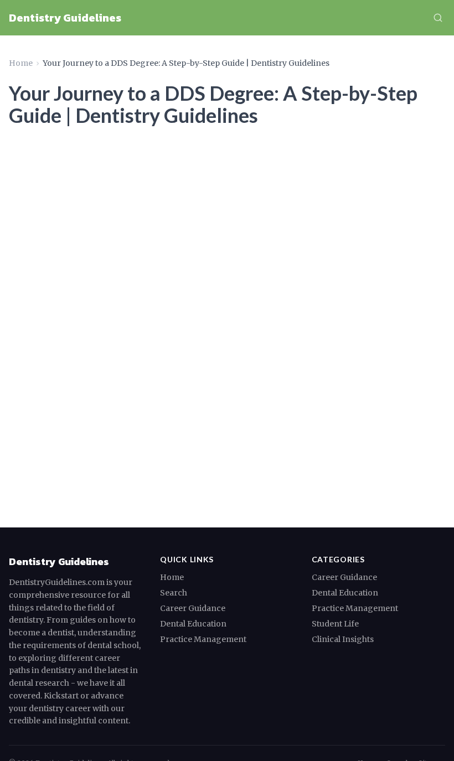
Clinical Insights (343, 639)
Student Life (335, 624)
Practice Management (203, 639)
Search (173, 593)
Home (21, 63)
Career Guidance (192, 608)
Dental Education (193, 624)
